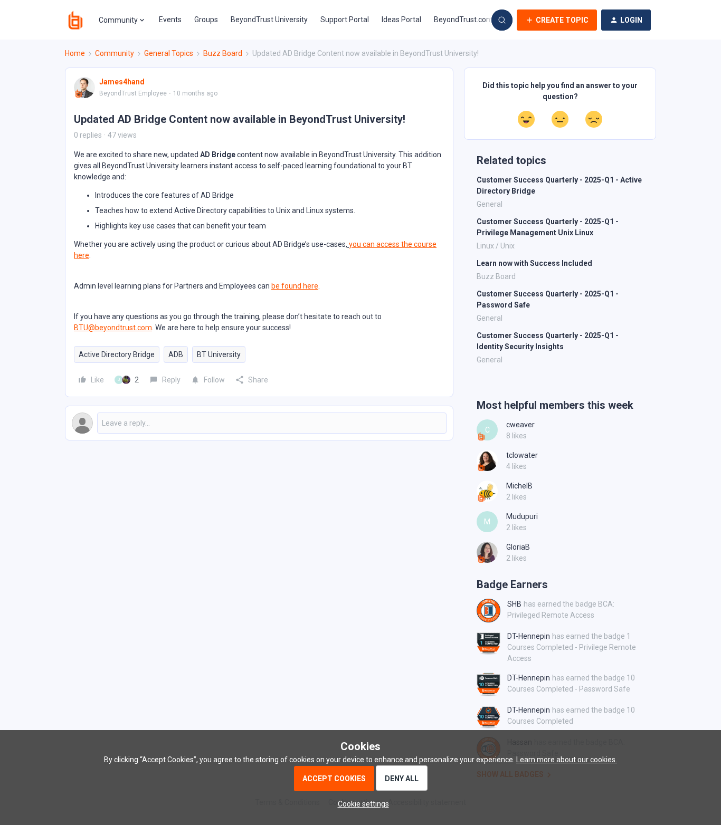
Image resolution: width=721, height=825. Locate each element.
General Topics (168, 53)
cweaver (520, 424)
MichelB (519, 486)
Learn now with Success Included (534, 263)
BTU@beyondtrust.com (113, 327)
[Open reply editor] (259, 423)
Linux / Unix (496, 246)
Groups (206, 19)
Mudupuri (522, 516)
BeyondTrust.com (463, 19)
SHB (514, 604)
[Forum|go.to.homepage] (75, 20)
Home (75, 53)
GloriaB (518, 547)
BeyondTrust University (269, 19)
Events (170, 19)
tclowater (522, 455)
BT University (219, 354)
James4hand (122, 82)
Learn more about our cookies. (566, 759)
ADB (175, 354)
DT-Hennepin (528, 636)
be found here (294, 286)
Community (114, 53)
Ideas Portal (401, 19)
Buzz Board (222, 53)
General (489, 204)
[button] (557, 20)
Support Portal (344, 19)
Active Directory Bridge (117, 354)
